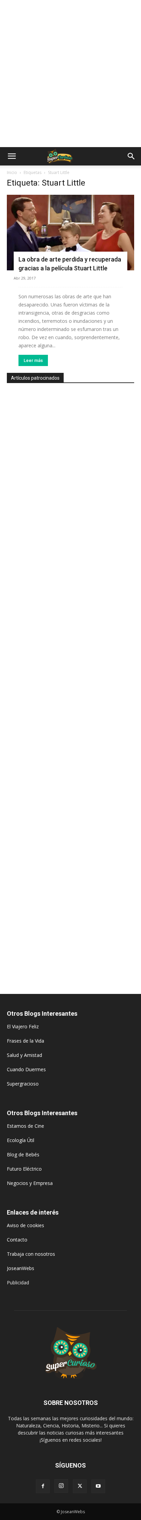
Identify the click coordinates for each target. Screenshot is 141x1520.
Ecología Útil (20, 1140)
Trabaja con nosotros (31, 1254)
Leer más (33, 360)
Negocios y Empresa (30, 1183)
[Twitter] (80, 1486)
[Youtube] (98, 1486)
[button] (12, 156)
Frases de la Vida (25, 1041)
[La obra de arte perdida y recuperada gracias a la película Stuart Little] (70, 232)
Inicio (12, 172)
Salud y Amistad (24, 1055)
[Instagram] (61, 1486)
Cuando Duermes (26, 1069)
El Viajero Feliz (23, 1026)
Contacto (17, 1239)
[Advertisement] (70, 73)
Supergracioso (23, 1083)
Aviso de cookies (25, 1225)
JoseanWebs (20, 1268)
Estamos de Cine (25, 1126)
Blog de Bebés (23, 1154)
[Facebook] (43, 1486)
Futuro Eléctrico (24, 1169)
